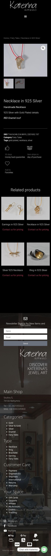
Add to (8, 170)
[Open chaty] (44, 549)
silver (30, 140)
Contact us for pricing (12, 229)
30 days (8, 154)
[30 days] (7, 148)
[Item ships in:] (29, 148)
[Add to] (7, 163)
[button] (26, 16)
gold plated (13, 140)
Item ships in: (33, 154)
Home (6, 38)
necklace (23, 140)
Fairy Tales (15, 38)
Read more (12, 235)
